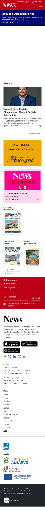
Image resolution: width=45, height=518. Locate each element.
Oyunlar (7, 427)
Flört (5, 431)
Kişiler (6, 411)
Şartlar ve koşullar (13, 303)
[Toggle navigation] (40, 6)
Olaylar (6, 424)
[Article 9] (29, 136)
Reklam (7, 417)
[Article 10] (32, 136)
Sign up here (7, 22)
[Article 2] (13, 136)
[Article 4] (17, 136)
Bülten (6, 404)
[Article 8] (27, 136)
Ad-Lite (38, 2)
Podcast (20, 2)
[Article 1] (10, 136)
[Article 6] (22, 136)
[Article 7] (25, 136)
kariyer (6, 408)
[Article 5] (20, 136)
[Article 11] (34, 136)
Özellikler (7, 401)
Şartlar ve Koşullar (11, 414)
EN (29, 2)
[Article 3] (15, 136)
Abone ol (36, 298)
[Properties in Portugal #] (33, 257)
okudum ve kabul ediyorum (21, 304)
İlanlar (6, 394)
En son (6, 398)
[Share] (40, 125)
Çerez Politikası (10, 421)
